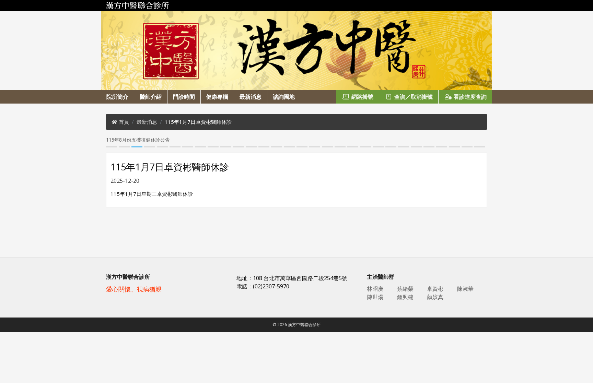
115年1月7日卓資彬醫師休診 (198, 121)
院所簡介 (117, 96)
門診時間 (184, 96)
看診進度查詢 (470, 96)
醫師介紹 (151, 96)
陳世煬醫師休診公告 (485, 139)
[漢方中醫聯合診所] (296, 5)
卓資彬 (435, 288)
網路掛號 (362, 96)
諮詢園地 (284, 96)
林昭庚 (375, 288)
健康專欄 (217, 96)
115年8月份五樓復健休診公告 (115, 139)
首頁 (124, 121)
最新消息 (250, 96)
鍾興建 (405, 297)
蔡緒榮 (405, 288)
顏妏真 (435, 297)
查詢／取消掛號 (413, 96)
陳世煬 (375, 297)
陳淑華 (465, 288)
